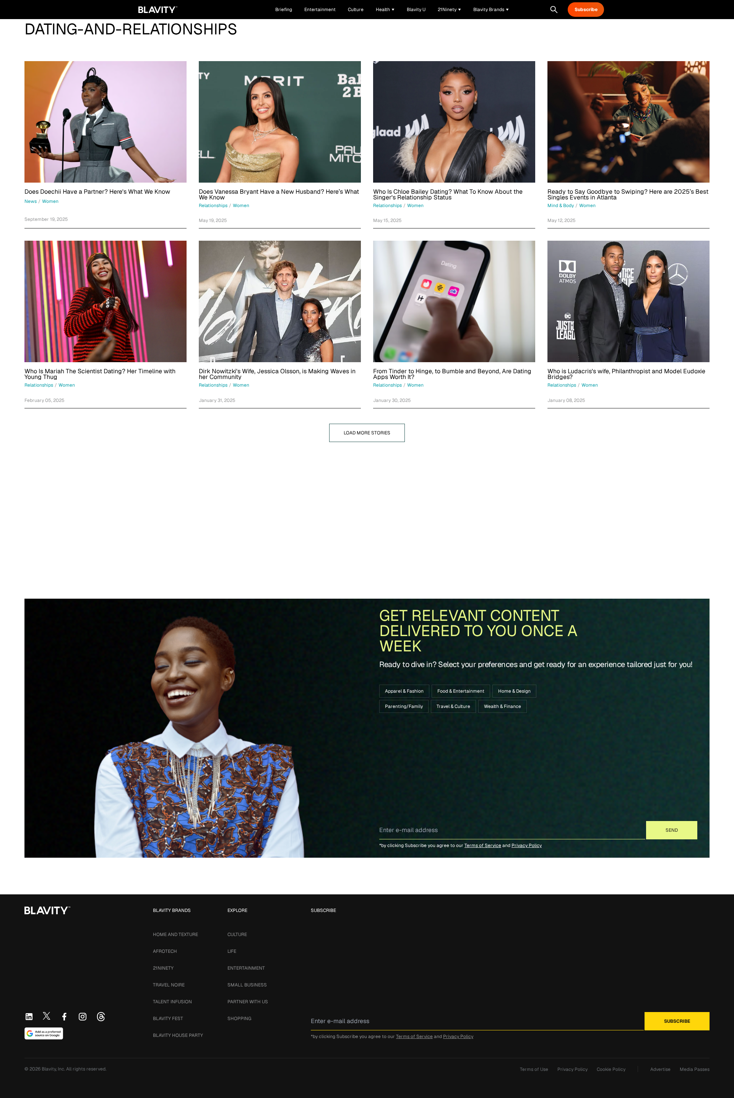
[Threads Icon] (101, 1016)
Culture (237, 934)
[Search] (554, 9)
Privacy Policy (527, 845)
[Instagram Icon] (82, 1016)
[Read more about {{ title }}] (105, 122)
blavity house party (178, 1035)
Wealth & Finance (502, 706)
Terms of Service (482, 845)
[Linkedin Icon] (29, 1016)
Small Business (247, 985)
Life (231, 951)
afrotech (165, 951)
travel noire (169, 985)
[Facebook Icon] (64, 1016)
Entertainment (246, 968)
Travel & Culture (453, 706)
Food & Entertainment (460, 691)
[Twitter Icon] (46, 1016)
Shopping (239, 1018)
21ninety (163, 968)
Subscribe (586, 9)
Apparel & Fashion (404, 691)
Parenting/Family (404, 706)
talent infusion (172, 1002)
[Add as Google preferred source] (43, 1033)
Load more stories (367, 433)
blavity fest (168, 1018)
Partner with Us (247, 1002)
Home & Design (514, 691)
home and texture (175, 934)
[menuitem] (385, 9)
